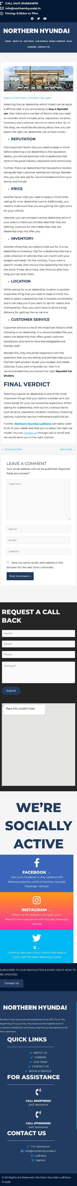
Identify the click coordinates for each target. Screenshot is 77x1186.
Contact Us (44, 47)
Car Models (41, 41)
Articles (33, 97)
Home (8, 41)
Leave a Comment (15, 97)
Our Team (29, 41)
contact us (30, 432)
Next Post (67, 449)
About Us (17, 41)
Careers (31, 47)
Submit (11, 690)
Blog (69, 41)
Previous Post (12, 449)
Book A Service (57, 41)
